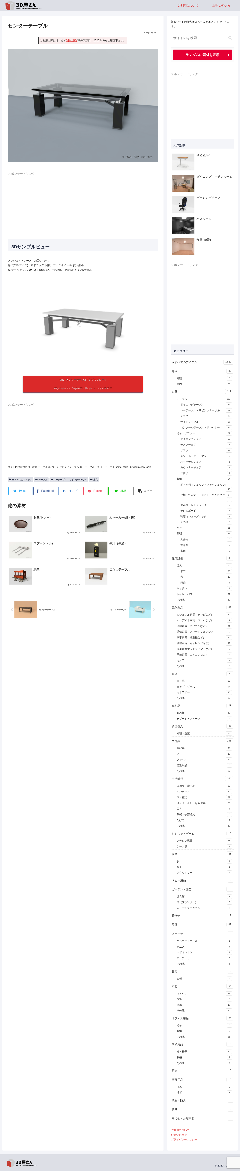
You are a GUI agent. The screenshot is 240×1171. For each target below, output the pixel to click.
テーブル (42, 479)
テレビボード (205, 510)
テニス (203, 946)
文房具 (201, 741)
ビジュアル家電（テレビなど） (203, 614)
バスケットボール (203, 941)
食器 (201, 673)
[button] (145, 491)
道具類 (203, 896)
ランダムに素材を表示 (202, 55)
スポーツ (201, 933)
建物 (201, 371)
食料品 (201, 705)
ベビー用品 (201, 880)
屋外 (201, 924)
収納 (203, 479)
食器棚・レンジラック (205, 505)
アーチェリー (203, 958)
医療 (201, 1070)
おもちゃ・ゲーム (201, 833)
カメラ (203, 660)
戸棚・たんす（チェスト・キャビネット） (205, 497)
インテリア (203, 791)
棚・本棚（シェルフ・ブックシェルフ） (205, 486)
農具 (201, 1109)
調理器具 (201, 726)
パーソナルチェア (205, 461)
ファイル (203, 759)
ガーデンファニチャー (203, 908)
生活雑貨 (201, 778)
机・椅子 (203, 1051)
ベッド (203, 528)
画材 (201, 986)
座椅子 (205, 473)
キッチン (203, 588)
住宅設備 (201, 558)
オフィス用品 (201, 1018)
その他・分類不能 (201, 1118)
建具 (203, 565)
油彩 (203, 1005)
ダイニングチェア (205, 439)
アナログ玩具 (203, 840)
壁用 (205, 550)
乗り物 (201, 915)
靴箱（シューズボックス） (205, 516)
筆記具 (203, 748)
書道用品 (203, 765)
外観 (203, 378)
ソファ (205, 450)
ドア (205, 571)
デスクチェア (205, 444)
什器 (203, 1087)
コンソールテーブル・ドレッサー (205, 427)
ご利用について (180, 1130)
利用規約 (71, 40)
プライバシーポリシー (184, 1139)
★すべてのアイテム (22, 479)
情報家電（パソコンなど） (203, 626)
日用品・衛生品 (203, 785)
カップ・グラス (203, 686)
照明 (203, 533)
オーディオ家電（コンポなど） (203, 620)
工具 (203, 808)
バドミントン (203, 952)
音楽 (201, 971)
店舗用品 (201, 1079)
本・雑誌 (203, 797)
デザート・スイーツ (203, 718)
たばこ (203, 820)
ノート (203, 754)
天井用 (205, 539)
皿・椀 (203, 681)
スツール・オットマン (205, 456)
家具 (95, 479)
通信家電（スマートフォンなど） (203, 631)
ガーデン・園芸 (201, 889)
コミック (203, 993)
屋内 (203, 384)
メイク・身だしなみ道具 (203, 803)
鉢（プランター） (203, 902)
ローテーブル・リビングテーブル (70, 479)
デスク (205, 416)
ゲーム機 (203, 846)
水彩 (203, 999)
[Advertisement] (83, 203)
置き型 (205, 545)
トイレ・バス (203, 594)
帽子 (203, 867)
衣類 (201, 854)
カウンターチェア (205, 467)
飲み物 (203, 712)
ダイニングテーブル (205, 404)
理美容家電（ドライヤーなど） (203, 649)
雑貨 (203, 1092)
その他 (205, 522)
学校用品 (201, 1044)
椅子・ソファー (203, 433)
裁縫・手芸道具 (203, 814)
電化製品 (201, 607)
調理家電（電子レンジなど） (203, 643)
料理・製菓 (203, 733)
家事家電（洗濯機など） (203, 637)
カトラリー (203, 692)
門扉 (205, 582)
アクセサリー (203, 872)
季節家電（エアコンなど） (203, 654)
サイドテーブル (205, 421)
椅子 (203, 1025)
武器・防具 (201, 1100)
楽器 (203, 978)
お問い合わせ (179, 1134)
